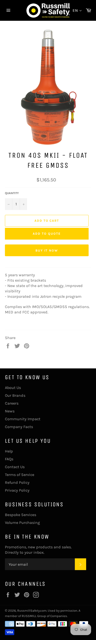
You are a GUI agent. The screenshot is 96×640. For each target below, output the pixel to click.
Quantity (12, 193)
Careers (11, 403)
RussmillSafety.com (32, 610)
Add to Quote (47, 233)
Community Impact (22, 419)
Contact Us (15, 466)
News (10, 411)
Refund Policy (17, 482)
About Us (13, 387)
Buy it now (46, 250)
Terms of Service (19, 474)
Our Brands (15, 395)
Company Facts (19, 426)
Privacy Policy (17, 490)
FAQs (9, 459)
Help (9, 451)
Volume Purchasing (22, 522)
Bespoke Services (20, 514)
